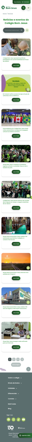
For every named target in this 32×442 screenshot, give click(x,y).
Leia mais (16, 65)
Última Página (16, 364)
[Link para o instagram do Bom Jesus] (13, 419)
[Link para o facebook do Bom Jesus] (8, 419)
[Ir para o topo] (28, 369)
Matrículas (12, 404)
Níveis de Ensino (14, 383)
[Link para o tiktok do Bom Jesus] (18, 419)
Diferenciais (12, 393)
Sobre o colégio (13, 378)
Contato (11, 399)
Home (5, 13)
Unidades (11, 388)
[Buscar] (23, 8)
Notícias (10, 13)
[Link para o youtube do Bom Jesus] (23, 419)
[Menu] (28, 8)
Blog (9, 409)
